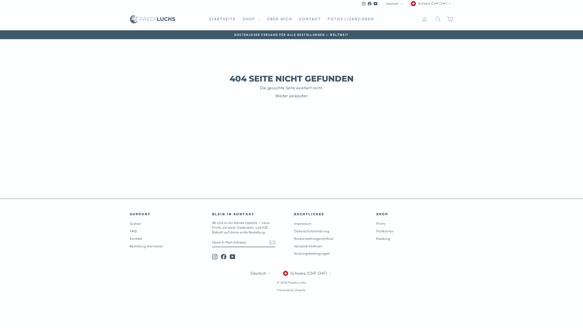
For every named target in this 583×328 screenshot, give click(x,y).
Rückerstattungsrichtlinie (313, 238)
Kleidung (383, 238)
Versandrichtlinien (308, 246)
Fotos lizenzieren (351, 19)
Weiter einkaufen (291, 95)
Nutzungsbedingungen (312, 253)
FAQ (133, 231)
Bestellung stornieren (146, 246)
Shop (250, 19)
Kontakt (310, 19)
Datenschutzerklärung (311, 231)
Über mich (279, 19)
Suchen (135, 223)
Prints (380, 223)
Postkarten (385, 231)
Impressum (302, 223)
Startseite (222, 19)
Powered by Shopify (291, 290)
